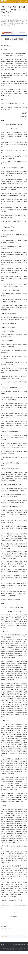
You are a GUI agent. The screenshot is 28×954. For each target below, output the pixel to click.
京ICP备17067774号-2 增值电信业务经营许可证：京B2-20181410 (17, 949)
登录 (3, 936)
